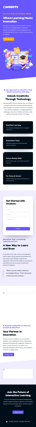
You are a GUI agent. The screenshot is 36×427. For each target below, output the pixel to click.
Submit (18, 228)
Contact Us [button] (8, 39)
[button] (18, 376)
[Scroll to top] (32, 424)
